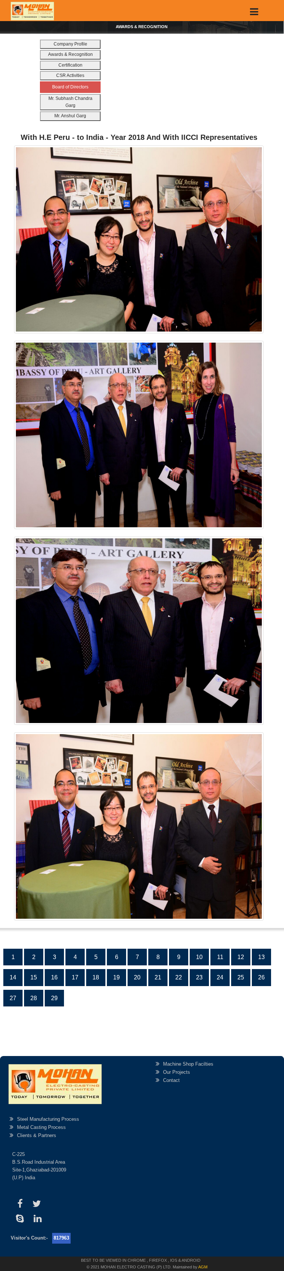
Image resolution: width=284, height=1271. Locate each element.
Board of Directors (70, 87)
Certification (70, 65)
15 (33, 977)
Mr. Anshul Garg (70, 115)
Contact (171, 1080)
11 (220, 957)
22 (178, 977)
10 (199, 957)
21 (158, 977)
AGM (202, 1267)
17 (75, 977)
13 (261, 957)
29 (54, 998)
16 (54, 977)
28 (33, 998)
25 (240, 977)
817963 (61, 1238)
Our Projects (176, 1072)
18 (95, 977)
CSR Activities (70, 75)
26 (261, 977)
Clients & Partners (36, 1135)
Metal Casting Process (41, 1127)
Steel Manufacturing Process (48, 1119)
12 (240, 957)
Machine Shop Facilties (188, 1064)
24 (220, 977)
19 (116, 977)
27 (13, 998)
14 (13, 977)
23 (199, 977)
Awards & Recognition (70, 54)
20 (137, 977)
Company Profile (70, 44)
